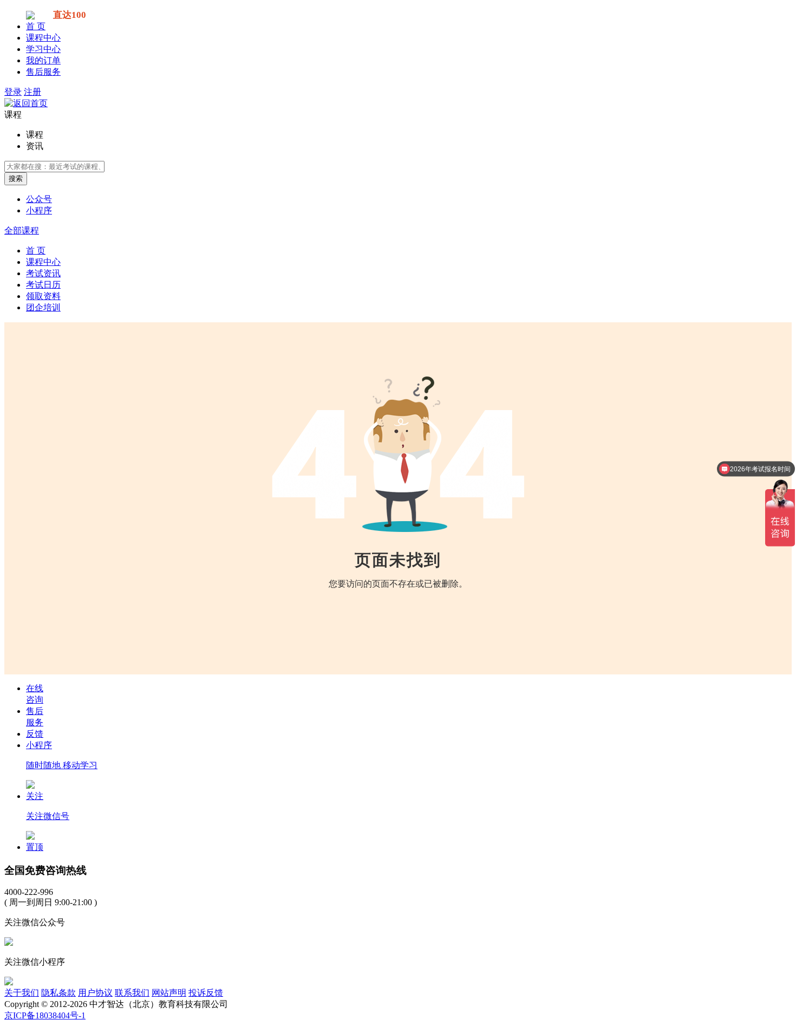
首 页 (35, 26)
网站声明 (169, 992)
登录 (13, 91)
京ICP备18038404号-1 (45, 1015)
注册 (32, 91)
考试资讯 (43, 273)
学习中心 (43, 49)
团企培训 (43, 307)
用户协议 (95, 992)
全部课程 (21, 230)
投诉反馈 (205, 992)
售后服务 (43, 71)
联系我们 (132, 992)
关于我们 (21, 992)
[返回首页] (26, 103)
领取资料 (43, 296)
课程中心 (43, 37)
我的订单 (43, 60)
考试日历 (43, 284)
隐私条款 (58, 992)
